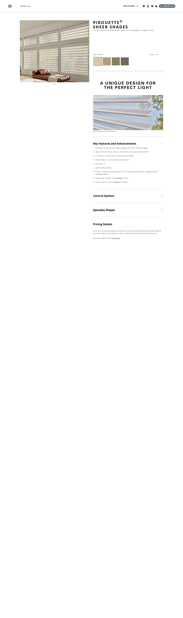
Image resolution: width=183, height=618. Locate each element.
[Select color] (98, 61)
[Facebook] (144, 6)
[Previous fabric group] (148, 54)
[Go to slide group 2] (55, 84)
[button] (10, 6)
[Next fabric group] (158, 54)
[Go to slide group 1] (53, 84)
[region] (54, 53)
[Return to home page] (47, 6)
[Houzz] (156, 6)
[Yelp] (148, 6)
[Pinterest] (152, 6)
